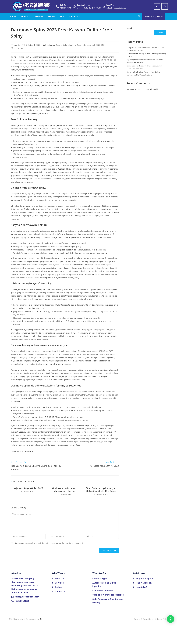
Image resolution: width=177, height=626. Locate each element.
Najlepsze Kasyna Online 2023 (28, 488)
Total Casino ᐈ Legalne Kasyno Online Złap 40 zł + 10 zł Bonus (101, 489)
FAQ (62, 16)
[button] (153, 16)
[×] (170, 619)
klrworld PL (28, 452)
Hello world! (153, 89)
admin (17, 45)
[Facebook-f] (157, 6)
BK (41, 619)
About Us (25, 16)
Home (13, 16)
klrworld (19, 452)
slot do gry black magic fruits (30, 172)
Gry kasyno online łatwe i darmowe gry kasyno (64, 489)
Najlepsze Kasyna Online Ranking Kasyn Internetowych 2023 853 (76, 45)
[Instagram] (164, 6)
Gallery (51, 16)
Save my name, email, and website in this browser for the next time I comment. (49, 543)
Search (129, 28)
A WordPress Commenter (136, 89)
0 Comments (20, 48)
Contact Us (74, 16)
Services (39, 16)
